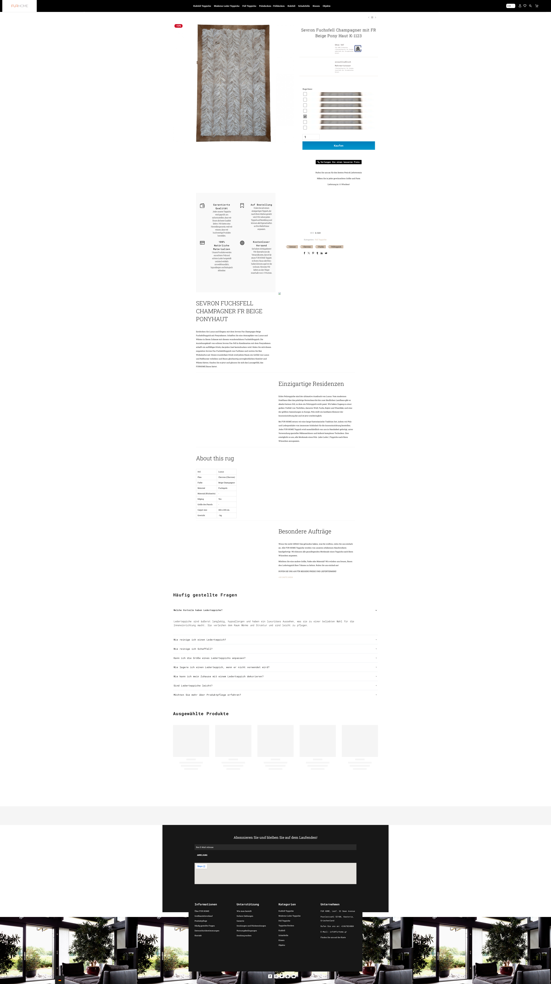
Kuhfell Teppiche (202, 5)
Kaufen (338, 145)
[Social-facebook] (270, 976)
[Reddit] (326, 253)
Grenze (292, 246)
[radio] (339, 94)
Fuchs (321, 246)
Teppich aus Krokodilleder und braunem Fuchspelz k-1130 (191, 781)
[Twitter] (309, 253)
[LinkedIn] (322, 253)
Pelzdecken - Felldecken (272, 5)
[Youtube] (294, 976)
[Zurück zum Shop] (372, 17)
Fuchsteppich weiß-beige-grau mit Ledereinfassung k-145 (232, 781)
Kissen (316, 5)
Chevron (307, 246)
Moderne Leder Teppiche (226, 5)
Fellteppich (336, 246)
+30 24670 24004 (286, 577)
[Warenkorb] (537, 6)
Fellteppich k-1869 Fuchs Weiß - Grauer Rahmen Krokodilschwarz (274, 781)
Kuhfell (291, 5)
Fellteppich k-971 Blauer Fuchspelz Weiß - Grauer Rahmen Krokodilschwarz (317, 781)
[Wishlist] (525, 6)
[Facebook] (304, 253)
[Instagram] (276, 976)
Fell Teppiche (249, 5)
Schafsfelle (304, 5)
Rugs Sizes (307, 89)
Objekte (326, 5)
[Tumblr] (317, 253)
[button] (530, 6)
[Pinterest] (313, 253)
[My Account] (520, 6)
